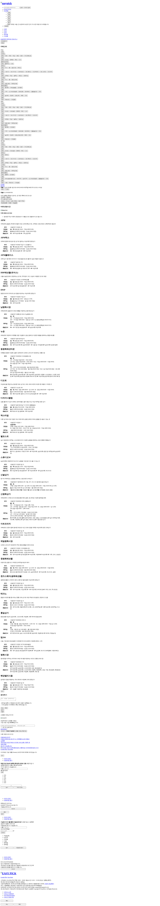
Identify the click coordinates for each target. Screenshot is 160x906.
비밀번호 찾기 (8, 760)
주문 (9, 14)
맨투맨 (11, 59)
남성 (5, 32)
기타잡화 (13, 99)
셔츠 (12, 63)
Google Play (4, 749)
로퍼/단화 (21, 91)
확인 (6, 708)
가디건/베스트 (27, 55)
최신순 (3, 201)
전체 (9, 12)
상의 (2, 57)
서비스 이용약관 (9, 893)
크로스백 (17, 95)
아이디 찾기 (7, 758)
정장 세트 (7, 83)
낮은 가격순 (14, 201)
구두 (6, 91)
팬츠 (2, 73)
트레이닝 (26, 75)
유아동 (6, 34)
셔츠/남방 (12, 111)
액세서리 (7, 99)
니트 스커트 (43, 71)
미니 (6, 67)
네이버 (3, 832)
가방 (2, 93)
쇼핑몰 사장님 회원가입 (16, 731)
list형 (10, 203)
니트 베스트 (21, 71)
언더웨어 (20, 87)
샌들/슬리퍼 (34, 91)
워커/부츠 (27, 91)
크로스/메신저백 (19, 135)
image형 (15, 203)
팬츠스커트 (14, 79)
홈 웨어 (7, 87)
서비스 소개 (7, 892)
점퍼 (21, 55)
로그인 (3, 731)
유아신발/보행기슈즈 (10, 178)
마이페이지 (4, 41)
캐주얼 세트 (14, 83)
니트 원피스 (28, 71)
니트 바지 (50, 71)
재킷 (10, 55)
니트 (2, 69)
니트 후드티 (35, 71)
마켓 (5, 29)
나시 (20, 59)
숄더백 (6, 95)
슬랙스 (15, 75)
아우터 (3, 53)
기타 (40, 91)
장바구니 (14, 39)
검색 (21, 7)
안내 (9, 20)
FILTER (3, 197)
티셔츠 (6, 59)
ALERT (6, 11)
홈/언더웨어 (4, 85)
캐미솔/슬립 (13, 87)
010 (2, 772)
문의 (9, 18)
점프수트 (14, 67)
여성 (5, 31)
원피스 (3, 65)
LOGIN (6, 26)
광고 (9, 22)
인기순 (8, 201)
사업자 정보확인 (49, 883)
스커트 (3, 77)
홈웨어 (6, 174)
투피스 (19, 67)
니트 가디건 (13, 71)
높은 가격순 (21, 201)
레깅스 (20, 75)
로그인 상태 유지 (8, 727)
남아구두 (25, 178)
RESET (8, 197)
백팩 (22, 95)
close (2, 43)
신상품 (6, 36)
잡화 (2, 97)
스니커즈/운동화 (13, 91)
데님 (14, 55)
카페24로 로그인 (15, 742)
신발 (2, 89)
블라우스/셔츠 (4, 61)
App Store (10, 749)
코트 (6, 55)
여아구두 (19, 178)
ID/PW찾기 (4, 729)
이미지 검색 (27, 7)
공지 (9, 16)
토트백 (11, 95)
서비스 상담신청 (9, 897)
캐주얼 (6, 75)
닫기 (7, 787)
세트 (2, 81)
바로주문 (3, 39)
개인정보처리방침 (9, 895)
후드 (16, 59)
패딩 (18, 55)
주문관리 (9, 39)
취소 (2, 708)
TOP (2, 712)
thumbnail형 (4, 203)
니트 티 (7, 71)
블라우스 (7, 63)
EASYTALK (7, 9)
